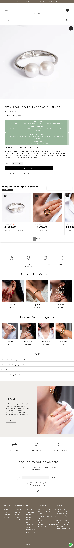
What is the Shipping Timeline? (13, 360)
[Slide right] (39, 239)
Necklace (18, 515)
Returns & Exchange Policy (24, 173)
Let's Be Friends (19, 477)
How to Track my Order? (10, 375)
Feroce (6, 512)
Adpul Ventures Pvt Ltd (42, 545)
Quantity (7, 163)
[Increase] (19, 163)
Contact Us (30, 512)
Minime (6, 510)
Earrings (18, 512)
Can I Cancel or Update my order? (14, 370)
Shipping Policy (41, 173)
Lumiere (6, 517)
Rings (17, 517)
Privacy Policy (30, 532)
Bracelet (18, 510)
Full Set (17, 520)
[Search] (67, 20)
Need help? (9, 173)
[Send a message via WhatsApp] (71, 545)
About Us (29, 510)
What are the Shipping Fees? (12, 365)
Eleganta (7, 515)
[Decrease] (13, 163)
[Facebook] (34, 491)
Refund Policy (30, 530)
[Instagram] (38, 491)
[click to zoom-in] (71, 28)
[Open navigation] (6, 10)
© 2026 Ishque (30, 545)
